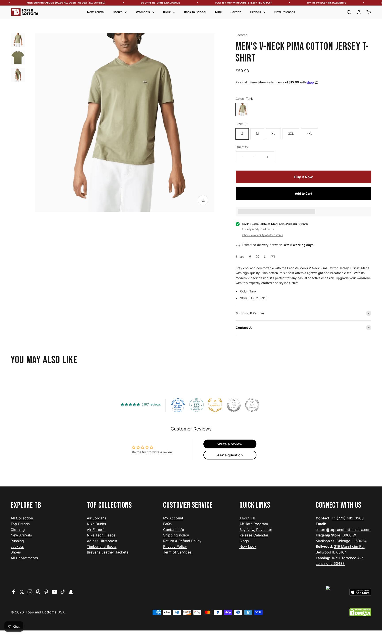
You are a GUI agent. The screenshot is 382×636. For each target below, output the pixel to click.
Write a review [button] (230, 444)
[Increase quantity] (267, 157)
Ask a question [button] (230, 455)
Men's (117, 12)
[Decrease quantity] (242, 157)
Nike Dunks (96, 524)
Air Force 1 (96, 529)
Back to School (195, 12)
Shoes (16, 552)
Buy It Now (303, 177)
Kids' (167, 12)
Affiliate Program (253, 524)
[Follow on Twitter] (22, 592)
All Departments (24, 558)
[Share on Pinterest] (265, 256)
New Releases (284, 12)
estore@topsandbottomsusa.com (343, 529)
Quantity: (242, 147)
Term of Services (177, 552)
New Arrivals (21, 535)
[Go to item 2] (18, 58)
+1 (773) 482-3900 (348, 518)
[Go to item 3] (18, 76)
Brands (255, 12)
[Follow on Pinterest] (46, 592)
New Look (247, 546)
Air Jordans (96, 518)
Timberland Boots (102, 546)
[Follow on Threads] (38, 592)
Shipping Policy (176, 535)
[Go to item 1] (18, 40)
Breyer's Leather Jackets (107, 552)
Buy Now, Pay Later (255, 529)
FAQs (167, 524)
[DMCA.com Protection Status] (360, 612)
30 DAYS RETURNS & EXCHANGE (152, 2)
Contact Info (173, 529)
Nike (218, 12)
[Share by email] (272, 256)
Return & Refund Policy (182, 541)
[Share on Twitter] (257, 256)
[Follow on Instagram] (30, 592)
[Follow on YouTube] (54, 592)
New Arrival (96, 12)
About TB (247, 518)
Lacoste (241, 35)
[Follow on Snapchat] (71, 592)
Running (17, 541)
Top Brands (20, 524)
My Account (173, 518)
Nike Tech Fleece (101, 535)
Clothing (18, 529)
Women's (143, 12)
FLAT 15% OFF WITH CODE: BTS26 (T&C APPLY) (235, 2)
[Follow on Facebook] (14, 592)
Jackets (17, 546)
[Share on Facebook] (250, 256)
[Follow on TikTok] (63, 592)
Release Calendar (253, 535)
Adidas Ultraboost (102, 541)
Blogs (244, 541)
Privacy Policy (175, 546)
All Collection (22, 518)
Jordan (236, 12)
